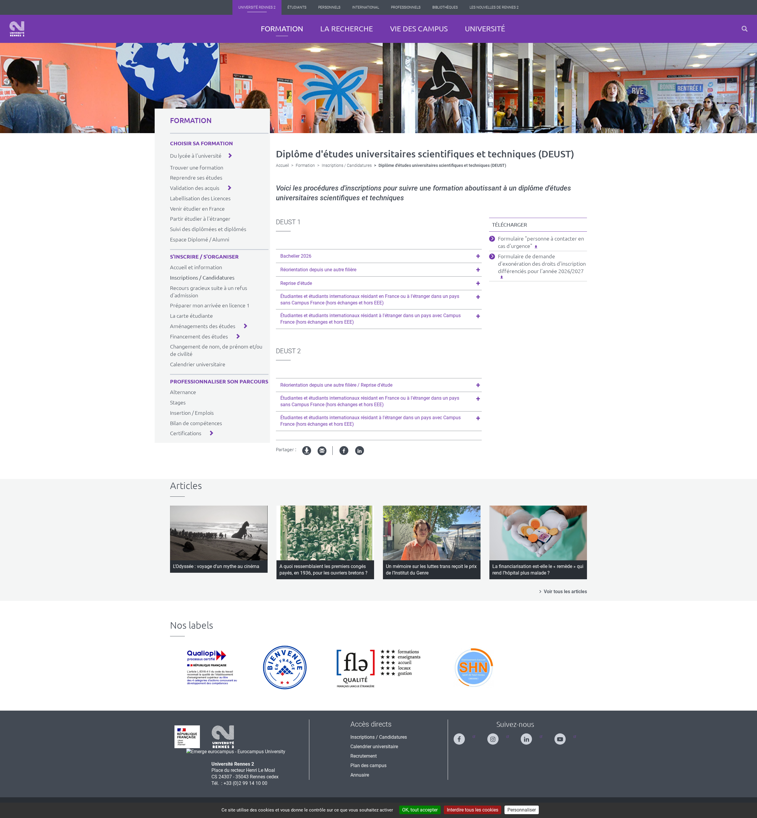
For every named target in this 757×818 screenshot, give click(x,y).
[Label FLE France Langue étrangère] (378, 667)
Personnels (329, 7)
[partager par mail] (322, 451)
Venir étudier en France (197, 209)
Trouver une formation (196, 167)
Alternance (183, 392)
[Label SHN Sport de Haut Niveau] (473, 667)
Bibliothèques (445, 7)
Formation (282, 29)
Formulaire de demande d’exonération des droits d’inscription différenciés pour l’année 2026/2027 (542, 263)
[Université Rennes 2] (223, 736)
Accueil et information (196, 267)
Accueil (282, 165)
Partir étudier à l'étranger (200, 219)
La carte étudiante (191, 316)
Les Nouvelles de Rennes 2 (494, 7)
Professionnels (405, 7)
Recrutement (363, 756)
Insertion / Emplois (192, 413)
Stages (178, 402)
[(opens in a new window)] (235, 751)
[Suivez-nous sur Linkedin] (530, 736)
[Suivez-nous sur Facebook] (463, 736)
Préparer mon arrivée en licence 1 (210, 305)
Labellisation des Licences (200, 198)
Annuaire (359, 775)
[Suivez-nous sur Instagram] (496, 736)
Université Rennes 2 (257, 7)
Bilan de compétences (196, 423)
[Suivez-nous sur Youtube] (563, 736)
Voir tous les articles (565, 591)
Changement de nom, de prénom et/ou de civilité (216, 350)
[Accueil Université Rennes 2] (16, 28)
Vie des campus (419, 29)
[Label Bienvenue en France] (285, 667)
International (365, 7)
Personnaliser (521, 810)
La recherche (346, 29)
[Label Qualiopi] (210, 667)
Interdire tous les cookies (472, 810)
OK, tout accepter (420, 810)
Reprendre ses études (196, 177)
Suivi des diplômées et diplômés (208, 229)
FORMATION (191, 121)
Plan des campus (368, 765)
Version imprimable (307, 455)
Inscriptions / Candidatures (202, 277)
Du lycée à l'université (195, 156)
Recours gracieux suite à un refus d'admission (208, 291)
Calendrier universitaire (197, 364)
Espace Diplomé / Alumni (199, 239)
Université (485, 29)
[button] (745, 28)
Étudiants (296, 7)
